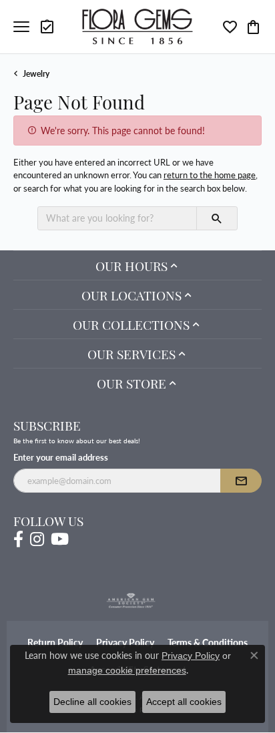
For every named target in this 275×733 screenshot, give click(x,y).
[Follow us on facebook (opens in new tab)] (18, 539)
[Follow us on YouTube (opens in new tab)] (60, 539)
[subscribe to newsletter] (241, 481)
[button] (48, 26)
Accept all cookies (184, 701)
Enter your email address (60, 457)
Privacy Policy (191, 655)
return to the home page (210, 175)
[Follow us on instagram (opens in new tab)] (37, 539)
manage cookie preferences (127, 670)
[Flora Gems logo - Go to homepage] (138, 26)
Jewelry (36, 73)
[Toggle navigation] (21, 26)
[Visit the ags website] (131, 601)
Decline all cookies (92, 701)
